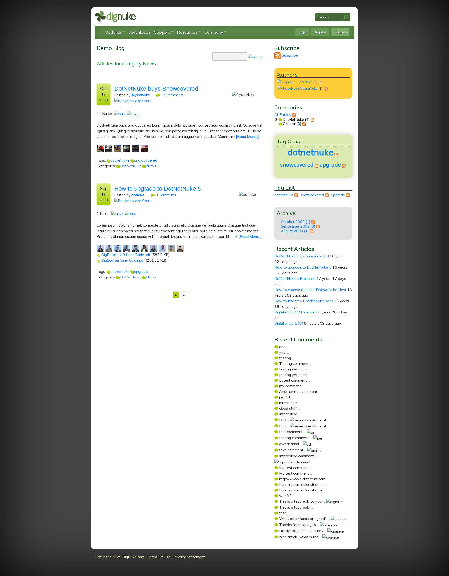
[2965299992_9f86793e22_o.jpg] (144, 247)
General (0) (292, 123)
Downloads (139, 32)
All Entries (282, 114)
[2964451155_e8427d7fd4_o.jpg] (126, 247)
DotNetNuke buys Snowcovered (156, 88)
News (151, 166)
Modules (113, 32)
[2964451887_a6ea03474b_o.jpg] (108, 247)
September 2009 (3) (298, 226)
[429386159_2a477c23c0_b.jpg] (108, 148)
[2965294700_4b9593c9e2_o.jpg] (100, 247)
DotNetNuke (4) (296, 119)
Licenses (340, 32)
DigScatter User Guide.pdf (123, 260)
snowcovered (145, 160)
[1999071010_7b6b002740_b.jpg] (117, 148)
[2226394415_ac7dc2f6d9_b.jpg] (126, 148)
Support (162, 32)
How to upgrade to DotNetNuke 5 (157, 188)
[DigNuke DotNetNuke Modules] (115, 16)
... (287, 346)
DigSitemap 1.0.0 (288, 323)
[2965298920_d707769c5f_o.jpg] (180, 247)
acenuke (137, 195)
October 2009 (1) (295, 221)
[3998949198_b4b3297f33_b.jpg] (144, 148)
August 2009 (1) (295, 230)
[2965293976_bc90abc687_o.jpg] (153, 247)
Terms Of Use (158, 557)
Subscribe (290, 55)
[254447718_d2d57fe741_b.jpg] (100, 148)
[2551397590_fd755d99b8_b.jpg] (135, 148)
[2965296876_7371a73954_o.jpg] (171, 247)
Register (320, 32)
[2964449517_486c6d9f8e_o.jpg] (117, 247)
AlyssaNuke (140, 95)
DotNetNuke (130, 166)
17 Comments (172, 95)
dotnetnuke (120, 160)
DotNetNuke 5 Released (294, 278)
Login (302, 32)
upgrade (141, 271)
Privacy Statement (189, 557)
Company (213, 32)
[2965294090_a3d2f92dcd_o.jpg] (162, 247)
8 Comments (165, 195)
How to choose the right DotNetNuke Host (310, 289)
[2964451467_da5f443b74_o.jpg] (135, 247)
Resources (187, 32)
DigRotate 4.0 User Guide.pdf (125, 254)
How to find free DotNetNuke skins (303, 301)
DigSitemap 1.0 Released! (295, 312)
